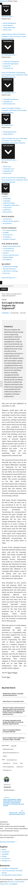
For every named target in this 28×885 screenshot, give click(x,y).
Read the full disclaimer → (8, 842)
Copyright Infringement (10, 99)
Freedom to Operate (9, 239)
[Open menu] (1, 4)
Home (3, 294)
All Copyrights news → (9, 92)
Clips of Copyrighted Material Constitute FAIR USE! (12, 730)
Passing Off (6, 66)
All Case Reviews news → (9, 160)
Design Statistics (8, 134)
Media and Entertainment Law (11, 752)
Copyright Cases (8, 171)
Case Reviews (8, 145)
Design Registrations (9, 132)
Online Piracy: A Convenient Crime (13, 701)
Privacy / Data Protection (11, 255)
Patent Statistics (8, 25)
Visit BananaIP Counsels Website (12, 875)
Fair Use (15, 763)
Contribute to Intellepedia (10, 868)
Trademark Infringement (11, 61)
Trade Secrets (7, 207)
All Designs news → (8, 125)
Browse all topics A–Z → (9, 277)
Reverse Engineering (8, 766)
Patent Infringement (9, 23)
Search (4, 289)
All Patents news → (8, 16)
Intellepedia (4, 1)
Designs (6, 115)
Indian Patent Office (9, 27)
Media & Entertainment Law (12, 246)
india (21, 763)
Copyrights (7, 79)
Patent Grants (7, 30)
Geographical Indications (11, 205)
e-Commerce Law (8, 250)
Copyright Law (7, 101)
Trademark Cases (8, 169)
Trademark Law (8, 68)
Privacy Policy (19, 881)
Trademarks (8, 41)
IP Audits (6, 232)
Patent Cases (7, 166)
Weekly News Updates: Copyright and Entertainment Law (13, 694)
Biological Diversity (9, 269)
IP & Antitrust (7, 259)
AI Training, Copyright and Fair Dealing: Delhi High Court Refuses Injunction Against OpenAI (13, 722)
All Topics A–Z (6, 860)
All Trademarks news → (9, 55)
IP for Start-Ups (8, 235)
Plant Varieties (7, 212)
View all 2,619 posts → (9, 790)
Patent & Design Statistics (11, 221)
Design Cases (7, 173)
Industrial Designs (9, 203)
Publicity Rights (8, 257)
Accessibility (13, 884)
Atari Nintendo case (12, 760)
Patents (6, 6)
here (9, 673)
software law (19, 766)
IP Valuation (7, 237)
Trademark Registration (10, 64)
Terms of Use (4, 884)
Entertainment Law (9, 104)
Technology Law (7, 770)
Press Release (7, 223)
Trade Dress (7, 209)
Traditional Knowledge (10, 266)
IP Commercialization (10, 230)
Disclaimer (11, 881)
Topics (5, 185)
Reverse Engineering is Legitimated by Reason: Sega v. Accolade (13, 738)
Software (6, 253)
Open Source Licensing (10, 271)
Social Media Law (8, 248)
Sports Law (6, 273)
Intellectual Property (8, 749)
